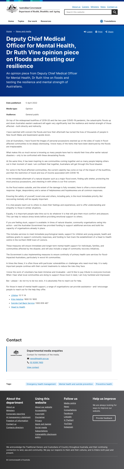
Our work (32, 21)
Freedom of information (17, 420)
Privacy (38, 420)
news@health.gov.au (39, 358)
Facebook (68, 413)
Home (11, 21)
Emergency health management (41, 384)
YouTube (68, 423)
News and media (23, 31)
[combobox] (88, 12)
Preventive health (104, 384)
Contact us (112, 7)
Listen (89, 32)
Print (100, 32)
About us (76, 7)
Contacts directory (15, 427)
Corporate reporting (15, 414)
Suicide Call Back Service (22, 303)
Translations (110, 21)
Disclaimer (40, 417)
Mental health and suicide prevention (76, 384)
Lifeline (14, 295)
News (103, 7)
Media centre (70, 403)
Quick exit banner (43, 424)
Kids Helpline (17, 299)
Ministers (95, 7)
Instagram (68, 427)
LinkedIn (68, 417)
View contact (33, 367)
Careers (85, 7)
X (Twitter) (69, 420)
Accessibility (41, 410)
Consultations (70, 410)
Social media (41, 427)
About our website (43, 407)
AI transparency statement (18, 417)
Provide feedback (104, 418)
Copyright (39, 414)
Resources (46, 21)
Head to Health (18, 307)
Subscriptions (41, 431)
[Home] (33, 8)
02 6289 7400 (36, 362)
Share (110, 32)
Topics (21, 21)
